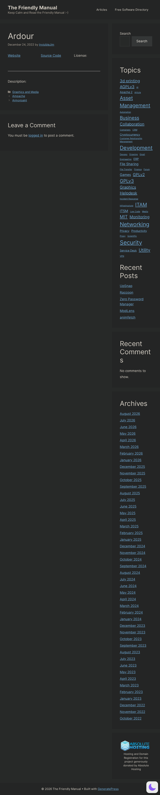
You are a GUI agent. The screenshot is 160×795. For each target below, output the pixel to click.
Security (131, 242)
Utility (144, 250)
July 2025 (127, 500)
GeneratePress (108, 789)
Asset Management (135, 101)
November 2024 (132, 553)
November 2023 (132, 632)
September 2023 (133, 645)
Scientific (132, 236)
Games (125, 175)
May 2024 (128, 592)
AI (137, 87)
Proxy (122, 236)
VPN (122, 256)
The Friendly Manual (32, 8)
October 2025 (130, 480)
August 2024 (130, 573)
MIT (124, 216)
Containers (125, 130)
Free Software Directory (131, 9)
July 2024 (127, 579)
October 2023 (131, 639)
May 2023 (128, 672)
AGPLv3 (127, 86)
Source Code (51, 55)
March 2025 (129, 526)
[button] (152, 787)
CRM (134, 130)
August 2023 (130, 652)
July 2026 (127, 420)
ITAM (141, 205)
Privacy (124, 230)
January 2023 (130, 698)
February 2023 (131, 692)
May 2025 (127, 513)
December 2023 (132, 626)
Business (129, 118)
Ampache (18, 96)
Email (142, 154)
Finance (138, 169)
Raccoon (126, 292)
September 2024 (133, 566)
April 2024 (128, 599)
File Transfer (126, 169)
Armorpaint (19, 100)
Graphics (128, 187)
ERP (136, 159)
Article (137, 92)
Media (145, 211)
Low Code (135, 211)
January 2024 (130, 619)
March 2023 (129, 685)
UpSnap (126, 286)
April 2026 (128, 440)
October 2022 (130, 718)
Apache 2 (126, 92)
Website (14, 55)
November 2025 (132, 473)
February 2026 (131, 453)
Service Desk (128, 250)
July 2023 (127, 659)
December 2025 (132, 467)
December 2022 (132, 705)
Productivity (139, 230)
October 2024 (131, 559)
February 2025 (131, 533)
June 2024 (128, 586)
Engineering (126, 159)
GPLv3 (127, 181)
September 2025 (133, 486)
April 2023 (128, 679)
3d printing (130, 81)
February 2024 (131, 612)
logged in (35, 135)
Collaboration (132, 124)
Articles (101, 9)
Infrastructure (126, 205)
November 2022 (132, 712)
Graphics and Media (25, 92)
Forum (147, 169)
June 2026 (128, 427)
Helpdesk (128, 193)
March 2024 (129, 606)
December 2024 (132, 546)
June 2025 (128, 506)
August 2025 (130, 493)
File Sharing (129, 164)
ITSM (124, 211)
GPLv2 (139, 174)
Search (125, 33)
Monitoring (139, 217)
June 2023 (128, 665)
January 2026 (130, 460)
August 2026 (130, 414)
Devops (123, 154)
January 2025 (130, 539)
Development (136, 148)
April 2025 (128, 520)
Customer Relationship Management (131, 140)
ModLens (127, 311)
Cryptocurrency (130, 134)
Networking (134, 224)
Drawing (133, 154)
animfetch (127, 317)
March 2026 (129, 447)
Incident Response (129, 199)
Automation (125, 112)
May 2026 (128, 433)
